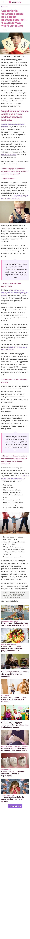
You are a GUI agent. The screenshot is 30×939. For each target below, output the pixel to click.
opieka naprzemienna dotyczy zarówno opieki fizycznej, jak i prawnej (14, 292)
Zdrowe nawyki (6, 769)
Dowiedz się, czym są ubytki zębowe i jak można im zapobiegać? (12, 774)
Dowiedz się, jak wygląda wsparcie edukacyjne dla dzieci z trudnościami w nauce (14, 725)
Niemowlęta (5, 670)
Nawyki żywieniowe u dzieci (9, 644)
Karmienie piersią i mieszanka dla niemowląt (14, 746)
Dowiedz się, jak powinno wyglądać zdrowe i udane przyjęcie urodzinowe (11, 648)
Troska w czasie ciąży (8, 795)
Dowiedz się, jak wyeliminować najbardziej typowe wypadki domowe (13, 699)
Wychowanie (4, 6)
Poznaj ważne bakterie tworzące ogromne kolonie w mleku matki (14, 749)
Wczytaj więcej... (15, 806)
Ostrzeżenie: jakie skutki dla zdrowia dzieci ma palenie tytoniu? (12, 799)
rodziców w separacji (8, 154)
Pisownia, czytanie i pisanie (9, 621)
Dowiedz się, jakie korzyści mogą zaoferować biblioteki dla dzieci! (14, 624)
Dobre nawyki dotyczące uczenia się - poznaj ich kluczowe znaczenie (14, 674)
